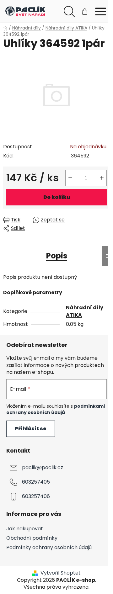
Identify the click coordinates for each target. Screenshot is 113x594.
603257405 (36, 482)
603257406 (36, 496)
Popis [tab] (56, 256)
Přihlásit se (30, 428)
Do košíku (56, 197)
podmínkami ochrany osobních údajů (55, 409)
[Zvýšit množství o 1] (101, 178)
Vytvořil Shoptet (60, 573)
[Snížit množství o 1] (70, 178)
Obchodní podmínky (31, 538)
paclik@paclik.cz (42, 467)
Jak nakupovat (24, 528)
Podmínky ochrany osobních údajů (49, 547)
